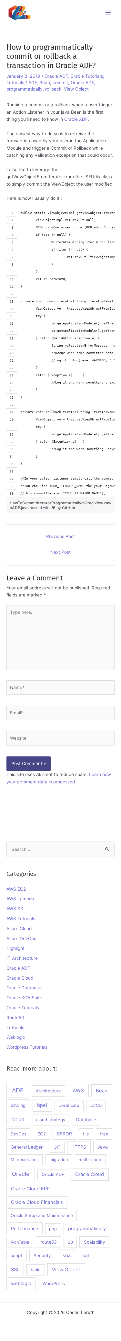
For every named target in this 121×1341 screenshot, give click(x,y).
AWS (78, 1091)
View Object (76, 89)
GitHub (68, 507)
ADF (32, 82)
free (104, 1133)
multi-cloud (90, 1159)
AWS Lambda (20, 898)
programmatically (24, 89)
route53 (48, 1242)
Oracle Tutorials (86, 76)
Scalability (94, 1242)
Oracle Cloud (19, 978)
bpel (42, 1105)
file (86, 1133)
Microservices (25, 1159)
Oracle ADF (56, 76)
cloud (18, 1119)
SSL (15, 1270)
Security (42, 1255)
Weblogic (15, 1037)
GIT (57, 1147)
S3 (70, 1242)
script (16, 1255)
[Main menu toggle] (108, 12)
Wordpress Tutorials (26, 1047)
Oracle (20, 1173)
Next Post (60, 552)
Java (102, 1147)
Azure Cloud (19, 928)
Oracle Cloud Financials (37, 1202)
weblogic (21, 1283)
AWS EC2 (16, 889)
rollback (53, 89)
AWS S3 (14, 908)
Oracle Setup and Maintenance (42, 1215)
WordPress (54, 1283)
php (53, 1228)
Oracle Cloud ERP (30, 1189)
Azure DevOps (21, 938)
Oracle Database (23, 987)
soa (67, 1255)
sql (85, 1255)
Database (86, 1119)
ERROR (64, 1133)
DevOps (18, 1133)
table (36, 1269)
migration (58, 1159)
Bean (44, 82)
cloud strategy (50, 1119)
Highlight (15, 948)
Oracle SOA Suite (24, 997)
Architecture (48, 1090)
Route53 (15, 1017)
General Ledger (27, 1147)
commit (60, 82)
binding (18, 1105)
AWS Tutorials (20, 918)
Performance (24, 1228)
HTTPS (78, 1147)
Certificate (68, 1105)
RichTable (20, 1242)
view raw (103, 502)
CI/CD (96, 1105)
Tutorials (15, 82)
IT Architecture (22, 958)
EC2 (41, 1133)
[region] (60, 353)
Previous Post (60, 536)
